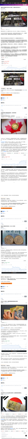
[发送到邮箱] (7, 211)
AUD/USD (2, 327)
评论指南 (2, 298)
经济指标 (18, 3)
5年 (9, 65)
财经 (20, 3)
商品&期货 (15, 3)
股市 (10, 3)
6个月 (6, 65)
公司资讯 (26, 3)
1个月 (4, 65)
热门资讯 (5, 3)
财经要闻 (8, 3)
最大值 (11, 65)
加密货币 (23, 3)
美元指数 (4, 151)
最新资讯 (2, 3)
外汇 (12, 3)
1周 (3, 65)
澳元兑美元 (2, 419)
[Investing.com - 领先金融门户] (3, 1)
